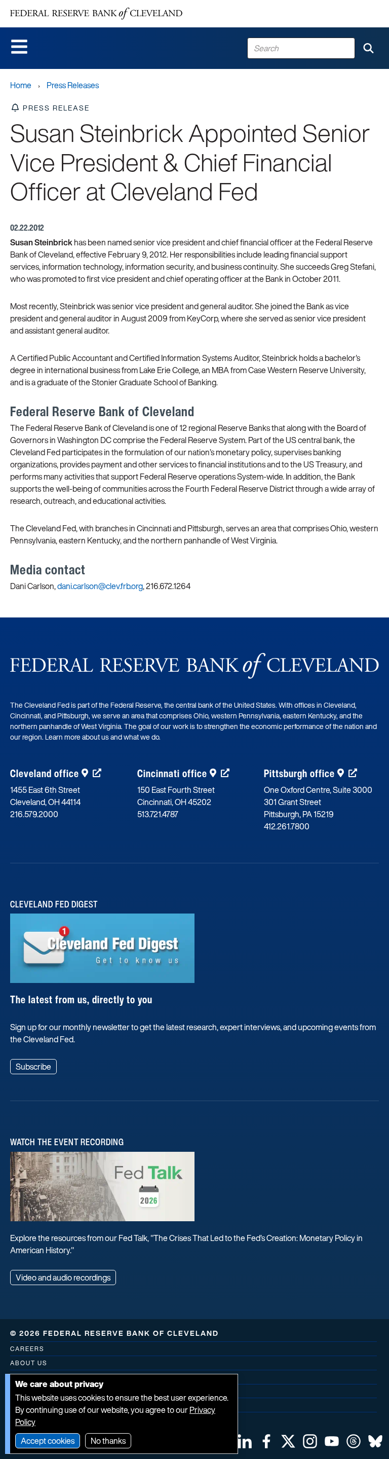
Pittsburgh (299, 773)
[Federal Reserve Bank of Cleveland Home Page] (96, 14)
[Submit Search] (368, 48)
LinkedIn (244, 1441)
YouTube (331, 1441)
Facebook (266, 1441)
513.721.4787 (157, 814)
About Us (28, 1363)
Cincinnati (172, 773)
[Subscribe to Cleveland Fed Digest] (102, 952)
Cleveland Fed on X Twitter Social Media (288, 1441)
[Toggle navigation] (19, 47)
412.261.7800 (286, 826)
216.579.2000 (34, 814)
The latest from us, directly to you (81, 999)
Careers (27, 1348)
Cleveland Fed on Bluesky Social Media (375, 1441)
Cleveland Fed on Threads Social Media (353, 1441)
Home (20, 85)
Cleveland (44, 773)
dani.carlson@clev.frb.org (100, 586)
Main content (49, 5)
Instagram (310, 1441)
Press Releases (73, 85)
